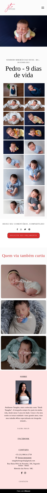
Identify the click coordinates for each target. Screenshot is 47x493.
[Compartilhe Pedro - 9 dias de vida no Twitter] (25, 229)
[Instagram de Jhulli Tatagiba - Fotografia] (25, 473)
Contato (23, 481)
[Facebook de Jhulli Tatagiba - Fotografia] (21, 473)
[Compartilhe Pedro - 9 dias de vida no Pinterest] (29, 229)
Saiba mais (23, 428)
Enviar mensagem (24, 458)
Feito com (23, 491)
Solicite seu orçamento (23, 235)
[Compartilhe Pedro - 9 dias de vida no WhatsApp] (21, 229)
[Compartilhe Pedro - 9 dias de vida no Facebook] (17, 229)
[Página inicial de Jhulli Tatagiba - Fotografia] (10, 7)
